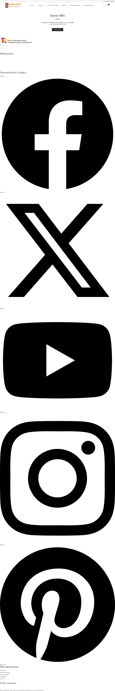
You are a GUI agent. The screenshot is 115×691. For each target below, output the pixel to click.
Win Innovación (40, 690)
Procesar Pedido (75, 5)
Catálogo (40, 5)
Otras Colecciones (53, 5)
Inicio (32, 5)
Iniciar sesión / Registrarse (108, 1)
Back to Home (57, 29)
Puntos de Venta (89, 5)
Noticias (64, 5)
